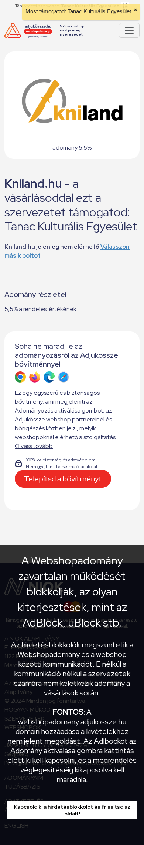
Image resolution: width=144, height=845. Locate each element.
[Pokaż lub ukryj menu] (129, 30)
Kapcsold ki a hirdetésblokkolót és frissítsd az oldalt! (72, 810)
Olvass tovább (34, 446)
